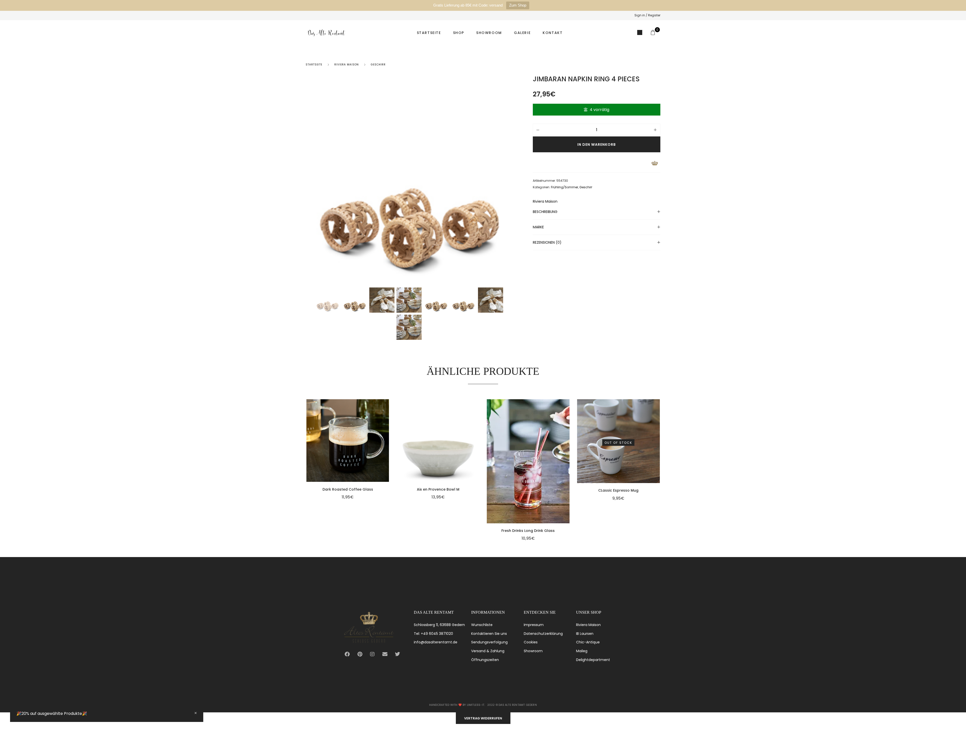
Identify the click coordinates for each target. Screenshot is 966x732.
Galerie (522, 32)
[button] (388, 448)
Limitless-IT (475, 705)
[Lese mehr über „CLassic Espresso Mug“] (658, 449)
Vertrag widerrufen (483, 718)
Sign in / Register (647, 15)
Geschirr (378, 64)
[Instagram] (372, 654)
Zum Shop (517, 5)
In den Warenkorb (596, 144)
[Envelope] (385, 654)
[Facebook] (347, 654)
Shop (458, 32)
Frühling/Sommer (564, 187)
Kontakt (552, 32)
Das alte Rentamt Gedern (518, 705)
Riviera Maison (346, 64)
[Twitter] (397, 654)
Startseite (429, 32)
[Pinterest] (360, 654)
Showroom (489, 32)
